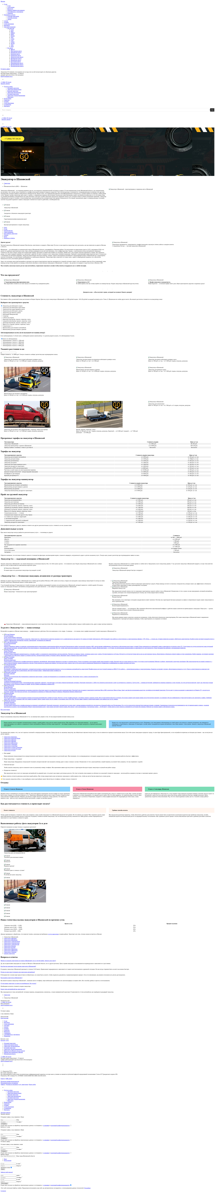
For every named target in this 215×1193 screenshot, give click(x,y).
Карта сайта (32, 1084)
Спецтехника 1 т (7, 326)
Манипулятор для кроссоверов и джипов (14, 329)
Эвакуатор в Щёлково (10, 938)
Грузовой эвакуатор (9, 1047)
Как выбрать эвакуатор (10, 233)
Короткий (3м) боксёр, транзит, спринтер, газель (16, 319)
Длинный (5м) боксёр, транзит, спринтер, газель (16, 322)
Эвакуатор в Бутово (9, 947)
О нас (5, 229)
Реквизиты (7, 1036)
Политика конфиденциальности (10, 1081)
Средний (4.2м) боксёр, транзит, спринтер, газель (16, 321)
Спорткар (5, 316)
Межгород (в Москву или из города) (14, 1051)
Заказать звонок (5, 83)
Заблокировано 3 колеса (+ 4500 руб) (13, 344)
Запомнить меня (5, 1167)
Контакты (7, 1022)
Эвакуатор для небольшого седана (12, 306)
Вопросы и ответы (9, 238)
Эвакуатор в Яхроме (10, 946)
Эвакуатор (7, 183)
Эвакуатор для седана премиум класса (13, 309)
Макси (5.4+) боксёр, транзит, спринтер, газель (16, 324)
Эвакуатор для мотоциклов (12, 1046)
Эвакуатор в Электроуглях (11, 944)
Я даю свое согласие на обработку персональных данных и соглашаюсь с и (35, 1125)
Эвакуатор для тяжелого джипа (11, 312)
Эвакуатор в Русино (10, 750)
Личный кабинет (5, 1112)
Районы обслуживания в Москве (13, 1052)
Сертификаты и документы (12, 1034)
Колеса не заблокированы (9, 339)
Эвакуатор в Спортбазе (10, 746)
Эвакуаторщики (8, 232)
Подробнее (87, 1188)
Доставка (6, 1025)
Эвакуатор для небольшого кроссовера (13, 307)
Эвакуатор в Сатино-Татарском (13, 747)
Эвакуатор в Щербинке (10, 940)
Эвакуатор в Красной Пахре (12, 738)
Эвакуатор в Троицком (10, 744)
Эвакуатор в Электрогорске (12, 941)
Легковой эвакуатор (10, 1043)
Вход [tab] (5, 1159)
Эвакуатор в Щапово (10, 740)
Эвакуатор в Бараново (10, 737)
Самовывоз (7, 1033)
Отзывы (6, 1028)
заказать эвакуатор (9, 953)
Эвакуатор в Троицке (10, 952)
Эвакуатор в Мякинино (11, 950)
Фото (5, 236)
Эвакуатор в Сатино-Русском (12, 749)
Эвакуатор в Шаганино (10, 743)
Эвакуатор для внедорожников (13, 1049)
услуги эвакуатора (53, 934)
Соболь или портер (8, 317)
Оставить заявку (5, 69)
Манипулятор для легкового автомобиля (14, 327)
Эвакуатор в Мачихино (10, 949)
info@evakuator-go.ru (6, 76)
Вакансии (7, 1031)
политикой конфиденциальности (60, 1125)
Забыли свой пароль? (7, 1172)
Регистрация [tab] (7, 1160)
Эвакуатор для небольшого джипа (12, 311)
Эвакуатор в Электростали (11, 943)
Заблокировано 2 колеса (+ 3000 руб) (13, 342)
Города (3, 1078)
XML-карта (9, 1078)
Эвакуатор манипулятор (11, 1044)
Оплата (6, 235)
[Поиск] (212, 110)
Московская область (10, 1054)
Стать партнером (9, 1024)
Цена (5, 227)
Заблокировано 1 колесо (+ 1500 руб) (13, 340)
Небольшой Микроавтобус (10, 314)
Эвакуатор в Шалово (10, 741)
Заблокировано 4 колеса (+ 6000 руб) (13, 345)
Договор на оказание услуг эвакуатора (17, 1084)
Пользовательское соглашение (9, 1083)
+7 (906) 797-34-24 (6, 82)
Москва (3, 1)
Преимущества (8, 230)
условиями (46, 1125)
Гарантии (6, 1030)
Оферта (3, 1084)
